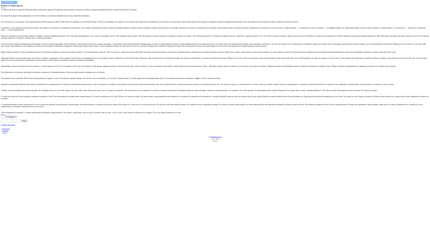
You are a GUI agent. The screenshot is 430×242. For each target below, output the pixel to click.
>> (5, 8)
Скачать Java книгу (8, 125)
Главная (5, 131)
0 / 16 (4, 133)
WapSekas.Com (216, 137)
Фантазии (6, 129)
